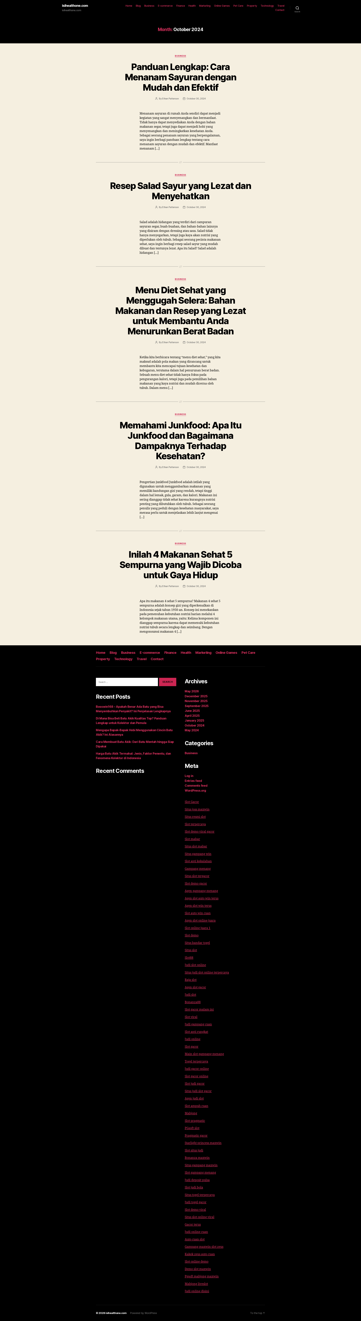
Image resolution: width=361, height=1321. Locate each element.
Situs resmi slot (195, 817)
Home (129, 5)
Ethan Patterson (170, 98)
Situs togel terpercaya (200, 1195)
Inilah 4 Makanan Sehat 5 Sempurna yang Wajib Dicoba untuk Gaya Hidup (180, 564)
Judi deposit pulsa (197, 1180)
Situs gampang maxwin (201, 1165)
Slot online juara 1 (197, 928)
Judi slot (190, 995)
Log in (189, 776)
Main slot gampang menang (204, 1054)
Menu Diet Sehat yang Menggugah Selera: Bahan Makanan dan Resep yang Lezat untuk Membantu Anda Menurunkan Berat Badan (180, 311)
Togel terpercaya (196, 1061)
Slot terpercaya (195, 824)
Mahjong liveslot (196, 1284)
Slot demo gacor (196, 884)
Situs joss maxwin (197, 809)
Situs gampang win (198, 854)
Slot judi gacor (195, 1084)
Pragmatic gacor (196, 1136)
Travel (280, 5)
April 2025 (192, 715)
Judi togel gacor (195, 1202)
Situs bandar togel (197, 943)
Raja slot (191, 980)
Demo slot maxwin (198, 1269)
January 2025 (194, 720)
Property (252, 5)
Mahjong (191, 1113)
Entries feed (193, 781)
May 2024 (192, 730)
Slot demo (192, 935)
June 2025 (192, 711)
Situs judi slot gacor (198, 1091)
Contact (279, 9)
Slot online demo (196, 1262)
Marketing (205, 5)
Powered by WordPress (143, 1313)
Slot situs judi (194, 1150)
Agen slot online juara (200, 921)
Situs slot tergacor (197, 876)
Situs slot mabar (196, 846)
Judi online (192, 1039)
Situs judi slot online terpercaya (207, 972)
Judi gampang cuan (198, 1024)
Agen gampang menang (201, 891)
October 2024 (194, 725)
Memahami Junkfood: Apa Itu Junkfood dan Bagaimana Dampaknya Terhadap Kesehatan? (181, 440)
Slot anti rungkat (196, 1032)
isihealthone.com (75, 5)
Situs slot (191, 950)
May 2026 (192, 691)
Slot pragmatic (195, 1121)
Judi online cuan (196, 1232)
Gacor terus (193, 1225)
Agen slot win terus (198, 906)
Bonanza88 (193, 1002)
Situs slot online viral (199, 1217)
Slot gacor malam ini (199, 1009)
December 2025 (196, 696)
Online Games (222, 5)
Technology (267, 5)
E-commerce (165, 5)
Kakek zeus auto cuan (200, 1254)
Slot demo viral (195, 1210)
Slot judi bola (194, 1187)
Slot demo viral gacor (199, 832)
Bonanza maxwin (197, 1158)
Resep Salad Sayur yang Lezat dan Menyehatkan (180, 190)
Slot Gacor (192, 802)
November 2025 (196, 701)
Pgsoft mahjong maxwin (202, 1276)
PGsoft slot (192, 1128)
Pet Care (238, 5)
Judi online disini (197, 1291)
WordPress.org (195, 790)
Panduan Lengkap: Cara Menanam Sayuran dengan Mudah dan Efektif (180, 77)
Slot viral (191, 1017)
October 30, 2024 (196, 98)
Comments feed (196, 785)
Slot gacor (191, 1047)
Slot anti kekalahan (198, 861)
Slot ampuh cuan (196, 1106)
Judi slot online (195, 965)
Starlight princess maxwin (203, 1143)
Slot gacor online (196, 1076)
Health (192, 5)
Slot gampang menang (200, 1173)
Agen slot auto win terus (201, 898)
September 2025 (197, 706)
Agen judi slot (194, 1098)
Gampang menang (198, 869)
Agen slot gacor (195, 987)
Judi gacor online (197, 1069)
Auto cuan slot (195, 1239)
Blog (138, 5)
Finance (180, 5)
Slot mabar (192, 839)
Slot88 (189, 958)
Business (149, 5)
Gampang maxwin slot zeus (204, 1247)
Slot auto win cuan (198, 913)
